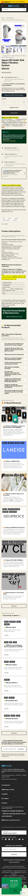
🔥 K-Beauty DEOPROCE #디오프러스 (14, 527)
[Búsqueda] (24, 9)
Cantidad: (4, 98)
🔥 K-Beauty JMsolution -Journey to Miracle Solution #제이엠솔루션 (14, 426)
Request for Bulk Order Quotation (14, 95)
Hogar (3, 18)
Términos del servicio (14, 862)
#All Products (10, 18)
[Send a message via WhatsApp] (25, 887)
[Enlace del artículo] (14, 422)
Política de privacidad (19, 859)
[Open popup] (18, 77)
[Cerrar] (20, 879)
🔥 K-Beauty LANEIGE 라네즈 (11, 461)
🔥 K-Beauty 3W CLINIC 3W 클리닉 (13, 560)
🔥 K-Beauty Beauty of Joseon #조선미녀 (13, 593)
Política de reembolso (8, 859)
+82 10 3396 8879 (7, 816)
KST (21, 775)
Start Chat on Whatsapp (9, 141)
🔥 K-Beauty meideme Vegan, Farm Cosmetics (13, 494)
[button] (2, 6)
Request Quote (15, 890)
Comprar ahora (14, 113)
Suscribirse (14, 854)
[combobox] (14, 9)
